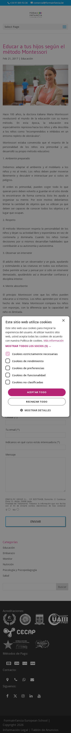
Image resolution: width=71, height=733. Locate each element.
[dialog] (35, 366)
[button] (35, 346)
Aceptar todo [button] (37, 392)
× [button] (63, 320)
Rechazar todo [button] (36, 401)
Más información (54, 340)
